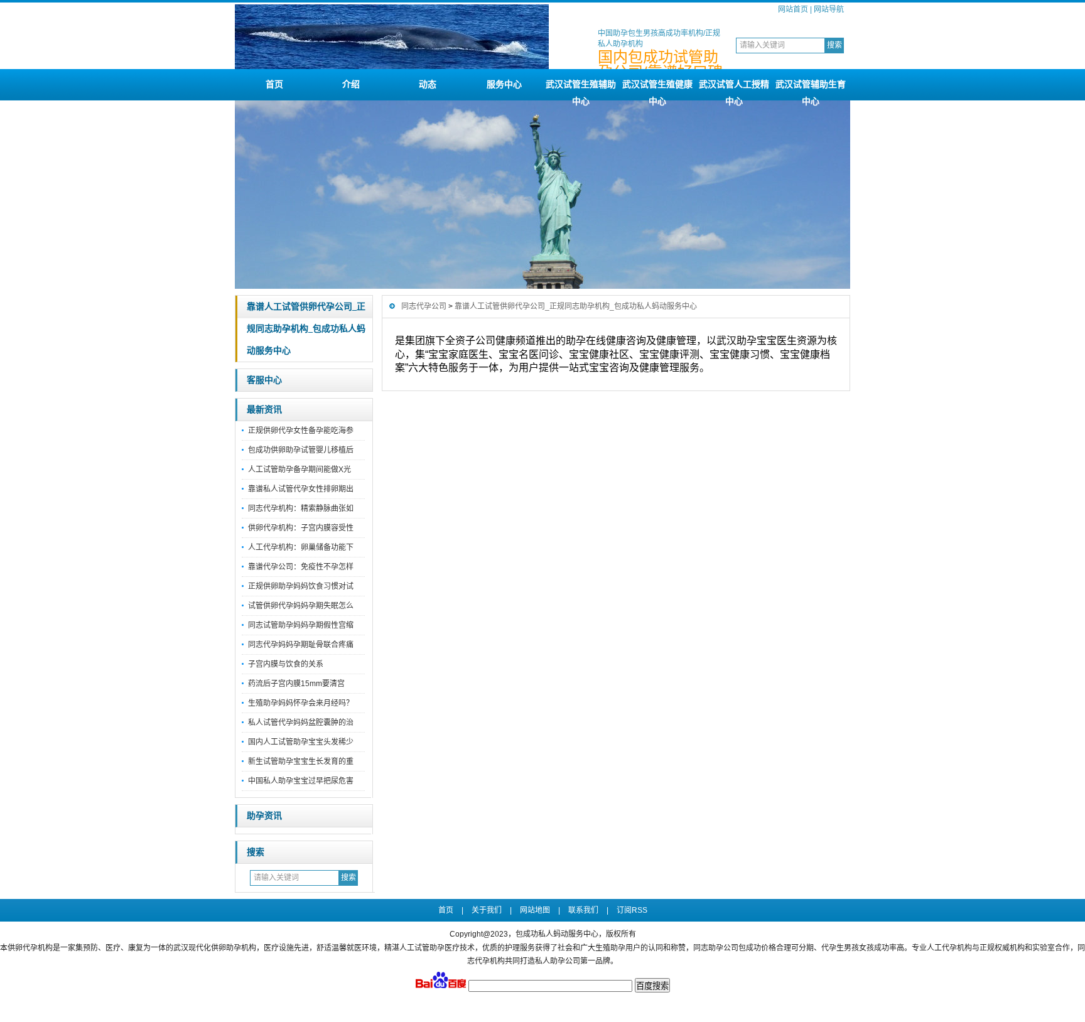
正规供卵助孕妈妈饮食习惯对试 (301, 586)
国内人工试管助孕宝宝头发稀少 (301, 742)
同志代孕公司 (423, 306)
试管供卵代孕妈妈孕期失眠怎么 (301, 605)
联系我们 (583, 910)
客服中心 (264, 380)
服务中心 (504, 84)
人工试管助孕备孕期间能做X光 (299, 469)
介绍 (351, 84)
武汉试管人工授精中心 (734, 89)
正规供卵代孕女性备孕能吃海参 (301, 430)
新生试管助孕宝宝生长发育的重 (301, 761)
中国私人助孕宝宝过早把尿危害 (301, 781)
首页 (274, 84)
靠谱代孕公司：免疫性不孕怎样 (301, 566)
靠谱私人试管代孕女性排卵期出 (301, 489)
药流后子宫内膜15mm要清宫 (296, 683)
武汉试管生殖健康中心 (657, 89)
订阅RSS (632, 910)
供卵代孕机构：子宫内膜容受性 (301, 528)
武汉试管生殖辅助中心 (581, 89)
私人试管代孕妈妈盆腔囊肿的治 (301, 722)
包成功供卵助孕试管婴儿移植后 (301, 450)
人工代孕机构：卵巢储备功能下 (301, 547)
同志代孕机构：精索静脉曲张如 (301, 508)
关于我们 (487, 910)
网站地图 (535, 910)
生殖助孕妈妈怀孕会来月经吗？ (301, 703)
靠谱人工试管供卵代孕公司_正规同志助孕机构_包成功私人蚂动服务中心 (306, 328)
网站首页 (793, 9)
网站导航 (829, 9)
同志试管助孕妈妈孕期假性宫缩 (301, 625)
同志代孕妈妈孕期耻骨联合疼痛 (301, 644)
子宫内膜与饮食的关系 (285, 664)
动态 (427, 84)
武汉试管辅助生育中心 (810, 89)
